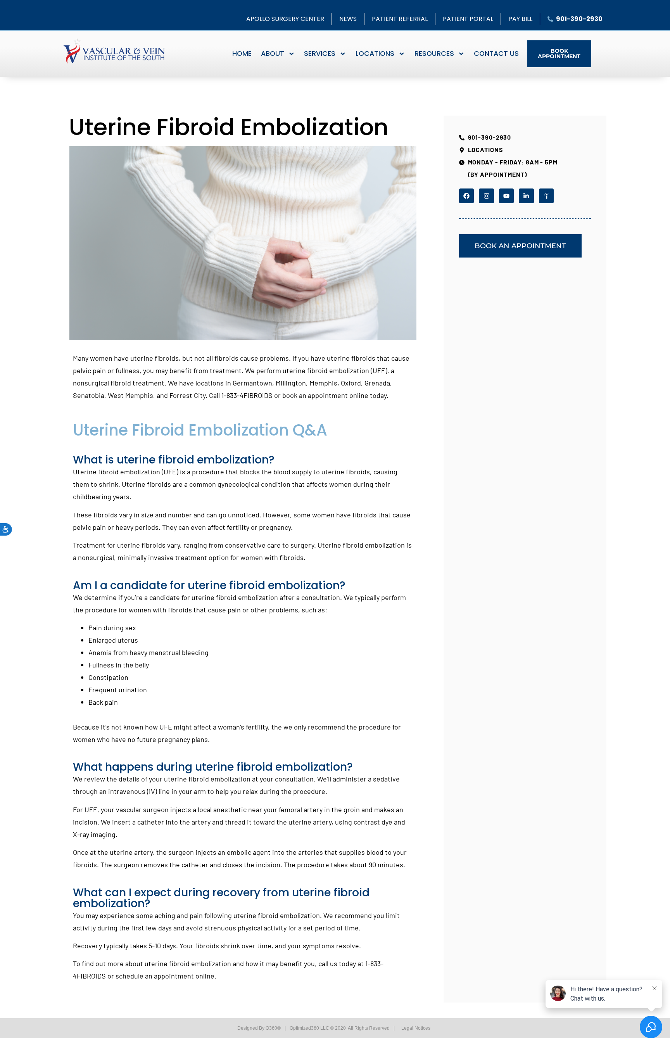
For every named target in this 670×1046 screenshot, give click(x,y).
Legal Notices (415, 1028)
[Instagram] (486, 195)
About (272, 53)
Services (319, 53)
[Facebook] (466, 195)
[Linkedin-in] (526, 195)
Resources (434, 53)
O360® (273, 1028)
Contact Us (496, 53)
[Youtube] (506, 195)
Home (242, 53)
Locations (375, 53)
